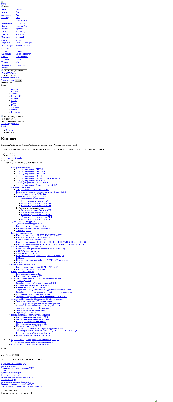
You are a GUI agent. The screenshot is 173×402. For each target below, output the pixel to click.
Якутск (4, 68)
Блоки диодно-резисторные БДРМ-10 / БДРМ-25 (37, 267)
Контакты (15, 112)
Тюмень (4, 62)
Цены (13, 105)
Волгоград (6, 26)
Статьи (14, 101)
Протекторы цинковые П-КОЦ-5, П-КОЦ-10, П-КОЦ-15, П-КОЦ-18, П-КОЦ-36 (51, 242)
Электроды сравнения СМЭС (29, 176)
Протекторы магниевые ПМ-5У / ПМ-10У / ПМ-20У (38, 235)
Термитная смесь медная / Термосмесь (32, 308)
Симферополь (22, 57)
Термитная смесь (8, 366)
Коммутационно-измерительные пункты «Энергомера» (40, 256)
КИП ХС (20, 258)
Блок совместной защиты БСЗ (29, 276)
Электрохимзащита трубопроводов (16, 382)
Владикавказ (6, 23)
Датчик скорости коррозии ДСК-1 (31, 224)
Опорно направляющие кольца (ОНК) (17, 368)
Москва (19, 40)
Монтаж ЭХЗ (17, 98)
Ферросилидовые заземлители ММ (36, 203)
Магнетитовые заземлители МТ (35, 199)
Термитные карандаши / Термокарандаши (34, 301)
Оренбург (5, 48)
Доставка (15, 107)
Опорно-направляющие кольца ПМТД (32, 319)
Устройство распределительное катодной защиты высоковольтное (44, 290)
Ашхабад (5, 18)
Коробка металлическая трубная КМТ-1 (33, 335)
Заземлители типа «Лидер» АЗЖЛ (36, 210)
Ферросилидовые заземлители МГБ (36, 215)
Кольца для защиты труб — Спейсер (17, 377)
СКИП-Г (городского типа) (28, 251)
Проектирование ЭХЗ (10, 375)
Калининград (21, 31)
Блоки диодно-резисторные (23, 265)
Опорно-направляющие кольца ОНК (32, 317)
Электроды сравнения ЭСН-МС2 (30, 180)
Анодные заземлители (20, 187)
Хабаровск (6, 65)
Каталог (14, 91)
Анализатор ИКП (23, 231)
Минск (4, 40)
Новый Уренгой (23, 45)
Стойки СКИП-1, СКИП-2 (27, 253)
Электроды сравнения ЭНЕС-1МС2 (31, 171)
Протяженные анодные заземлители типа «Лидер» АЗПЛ (41, 192)
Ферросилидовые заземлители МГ (36, 219)
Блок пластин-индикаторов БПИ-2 (31, 226)
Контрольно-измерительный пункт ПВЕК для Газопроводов (42, 260)
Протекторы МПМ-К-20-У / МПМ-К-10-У (34, 237)
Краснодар (20, 34)
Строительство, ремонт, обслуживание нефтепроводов (35, 340)
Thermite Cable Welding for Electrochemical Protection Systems (37, 299)
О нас (13, 103)
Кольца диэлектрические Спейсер (31, 322)
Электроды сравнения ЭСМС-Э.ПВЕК (33, 183)
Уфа (17, 62)
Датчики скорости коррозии (23, 221)
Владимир (20, 23)
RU (2, 4)
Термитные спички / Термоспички (31, 310)
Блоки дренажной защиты (22, 271)
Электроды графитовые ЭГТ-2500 (31, 194)
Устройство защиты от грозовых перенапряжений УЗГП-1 (41, 297)
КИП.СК (20, 262)
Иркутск (19, 29)
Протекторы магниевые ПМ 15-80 (31, 240)
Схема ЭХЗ (16, 96)
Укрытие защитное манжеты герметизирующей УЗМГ (39, 328)
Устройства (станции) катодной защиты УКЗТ (36, 283)
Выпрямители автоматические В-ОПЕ (33, 285)
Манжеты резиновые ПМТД (28, 326)
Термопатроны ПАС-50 (26, 312)
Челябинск (20, 65)
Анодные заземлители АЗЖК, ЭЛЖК (32, 190)
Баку (18, 18)
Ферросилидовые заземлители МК (36, 205)
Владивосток (21, 20)
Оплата (14, 110)
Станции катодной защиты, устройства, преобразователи (36, 278)
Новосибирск (7, 45)
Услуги (14, 94)
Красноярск (6, 37)
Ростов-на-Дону (8, 51)
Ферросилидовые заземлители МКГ (36, 217)
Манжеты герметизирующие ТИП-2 (31, 324)
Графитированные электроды (13, 364)
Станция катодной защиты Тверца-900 (33, 294)
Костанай (20, 37)
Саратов (4, 57)
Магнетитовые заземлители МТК (35, 201)
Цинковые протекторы (11, 373)
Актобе (19, 9)
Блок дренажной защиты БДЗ (29, 274)
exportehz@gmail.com (10, 78)
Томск (18, 59)
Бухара (4, 20)
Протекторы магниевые (21, 233)
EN (5, 4)
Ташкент (5, 59)
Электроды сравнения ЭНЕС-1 (29, 169)
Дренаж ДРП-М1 (23, 281)
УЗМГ (3, 370)
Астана (19, 12)
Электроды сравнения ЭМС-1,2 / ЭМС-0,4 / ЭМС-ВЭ (39, 178)
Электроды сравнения (20, 167)
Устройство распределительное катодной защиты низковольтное (44, 292)
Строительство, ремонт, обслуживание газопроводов (34, 344)
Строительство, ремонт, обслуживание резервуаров (33, 342)
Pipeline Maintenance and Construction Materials (30, 315)
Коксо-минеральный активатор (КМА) (33, 333)
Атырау (19, 15)
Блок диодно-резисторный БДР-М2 (31, 269)
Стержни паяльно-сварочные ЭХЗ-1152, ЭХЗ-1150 (38, 306)
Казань (4, 31)
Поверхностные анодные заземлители (32, 196)
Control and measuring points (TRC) (26, 246)
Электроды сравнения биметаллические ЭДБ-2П (37, 185)
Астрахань (6, 15)
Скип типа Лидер (8, 379)
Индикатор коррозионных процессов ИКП (34, 228)
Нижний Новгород (24, 43)
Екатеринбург (22, 26)
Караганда (5, 34)
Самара (19, 51)
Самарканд (6, 54)
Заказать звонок (8, 80)
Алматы (4, 12)
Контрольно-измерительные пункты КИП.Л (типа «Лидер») (42, 249)
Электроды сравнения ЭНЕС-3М (30, 174)
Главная (14, 89)
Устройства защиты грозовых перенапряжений (21, 386)
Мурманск (5, 43)
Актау (4, 9)
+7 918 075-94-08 (8, 73)
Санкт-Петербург (23, 54)
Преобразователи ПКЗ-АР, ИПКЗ (30, 287)
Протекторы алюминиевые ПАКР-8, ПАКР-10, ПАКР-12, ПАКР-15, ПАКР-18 (50, 244)
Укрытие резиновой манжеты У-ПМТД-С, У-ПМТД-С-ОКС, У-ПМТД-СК (48, 331)
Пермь (18, 48)
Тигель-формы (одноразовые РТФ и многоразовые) (38, 303)
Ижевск (4, 29)
